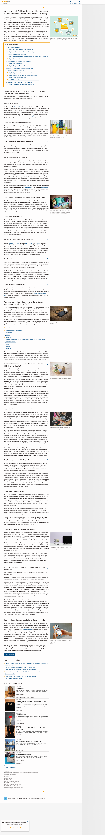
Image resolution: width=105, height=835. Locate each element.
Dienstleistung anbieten (13, 47)
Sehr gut (24, 828)
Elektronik (8, 337)
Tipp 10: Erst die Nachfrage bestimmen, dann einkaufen (23, 80)
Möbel (7, 344)
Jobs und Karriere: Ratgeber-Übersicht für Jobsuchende (21, 669)
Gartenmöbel (28, 243)
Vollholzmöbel (20, 688)
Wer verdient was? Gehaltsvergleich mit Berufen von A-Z (21, 676)
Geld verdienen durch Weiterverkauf (16, 70)
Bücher (7, 334)
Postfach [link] (71, 3)
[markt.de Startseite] (5, 1)
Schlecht (13, 828)
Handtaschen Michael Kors (23, 754)
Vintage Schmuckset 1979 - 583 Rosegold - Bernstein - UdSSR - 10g (31, 728)
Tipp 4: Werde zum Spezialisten (17, 59)
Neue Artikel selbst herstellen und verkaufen (19, 61)
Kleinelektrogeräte (11, 341)
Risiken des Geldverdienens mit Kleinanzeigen (19, 82)
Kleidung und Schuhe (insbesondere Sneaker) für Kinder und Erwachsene (25, 339)
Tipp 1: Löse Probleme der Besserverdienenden (21, 49)
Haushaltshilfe (18, 107)
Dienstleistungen (27, 629)
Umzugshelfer (32, 116)
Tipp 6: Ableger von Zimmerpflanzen (18, 66)
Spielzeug (8, 348)
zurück (46, 7)
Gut (21, 828)
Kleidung (38, 243)
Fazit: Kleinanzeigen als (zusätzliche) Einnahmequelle (21, 84)
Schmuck (8, 346)
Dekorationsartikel (14, 243)
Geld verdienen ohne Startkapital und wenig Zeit (20, 68)
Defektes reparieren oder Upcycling (16, 54)
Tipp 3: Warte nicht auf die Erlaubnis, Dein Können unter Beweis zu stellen (28, 56)
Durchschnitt (17, 829)
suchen (75, 3)
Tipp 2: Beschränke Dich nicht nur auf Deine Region (22, 52)
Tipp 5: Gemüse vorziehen (15, 63)
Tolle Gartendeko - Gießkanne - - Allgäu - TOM (28, 741)
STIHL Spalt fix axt (21, 714)
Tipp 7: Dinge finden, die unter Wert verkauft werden (22, 73)
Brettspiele (9, 332)
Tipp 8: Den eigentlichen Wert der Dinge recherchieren (23, 75)
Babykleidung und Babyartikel (14, 330)
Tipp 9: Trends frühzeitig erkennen (18, 77)
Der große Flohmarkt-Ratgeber (14, 678)
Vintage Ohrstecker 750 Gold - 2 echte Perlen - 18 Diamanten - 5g (31, 702)
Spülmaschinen (29, 187)
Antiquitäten (9, 328)
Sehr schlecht (10, 829)
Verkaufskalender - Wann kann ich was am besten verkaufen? (22, 667)
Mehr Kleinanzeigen (11, 767)
